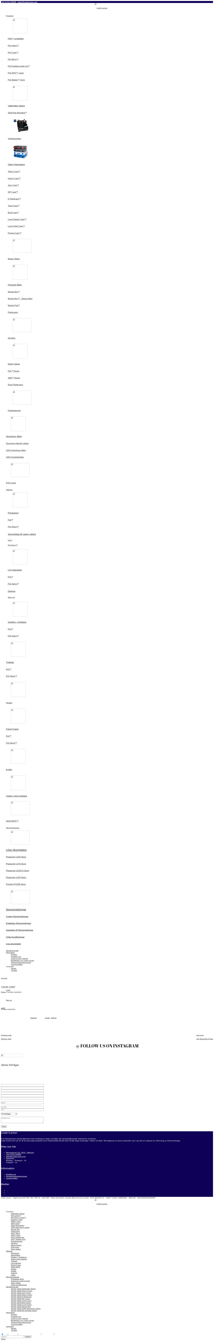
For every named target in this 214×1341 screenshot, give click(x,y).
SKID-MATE (15, 1267)
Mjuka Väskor (14, 259)
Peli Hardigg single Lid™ (19, 66)
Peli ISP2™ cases (16, 73)
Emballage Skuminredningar (18, 923)
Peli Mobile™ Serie (16, 80)
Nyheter (14, 955)
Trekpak (10, 662)
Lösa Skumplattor (16, 849)
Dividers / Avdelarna (19, 1257)
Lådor (13, 1275)
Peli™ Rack (15, 1233)
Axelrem (14, 1273)
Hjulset (9, 703)
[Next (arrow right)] (209, 670)
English (14, 970)
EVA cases (15, 1247)
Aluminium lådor (14, 436)
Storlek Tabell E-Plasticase (21, 1297)
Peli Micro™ (13, 59)
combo (47, 1018)
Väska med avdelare (19, 1259)
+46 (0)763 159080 (13, 1155)
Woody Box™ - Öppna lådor (20, 299)
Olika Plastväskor (16, 164)
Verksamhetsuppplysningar (16, 1176)
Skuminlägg (15, 1255)
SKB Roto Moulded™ (17, 113)
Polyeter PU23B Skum (16, 884)
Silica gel (11, 597)
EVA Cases (11, 483)
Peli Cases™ (16, 1216)
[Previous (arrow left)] (4, 670)
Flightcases (13, 312)
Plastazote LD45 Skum (16, 877)
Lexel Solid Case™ (16, 226)
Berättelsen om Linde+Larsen (22, 961)
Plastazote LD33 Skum (16, 864)
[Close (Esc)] (211, 2)
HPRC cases (16, 1222)
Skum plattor (16, 1249)
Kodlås (9, 770)
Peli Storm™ (13, 46)
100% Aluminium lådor (16, 450)
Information (10, 953)
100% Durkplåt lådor (15, 457)
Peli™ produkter (16, 38)
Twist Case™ (14, 206)
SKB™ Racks (14, 378)
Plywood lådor (15, 285)
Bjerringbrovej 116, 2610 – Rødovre (20, 1153)
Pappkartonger (14, 411)
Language (10, 1326)
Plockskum (13, 513)
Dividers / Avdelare (17, 622)
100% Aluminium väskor (20, 1227)
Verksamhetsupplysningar (21, 962)
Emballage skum (17, 1279)
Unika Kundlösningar (15, 937)
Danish (13, 968)
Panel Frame (12, 729)
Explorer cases (17, 1220)
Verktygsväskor (14, 139)
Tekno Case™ (14, 172)
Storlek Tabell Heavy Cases (21, 1291)
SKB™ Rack (15, 1235)
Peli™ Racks (13, 371)
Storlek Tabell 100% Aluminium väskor (26, 1309)
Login (8, 990)
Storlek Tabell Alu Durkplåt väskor (24, 1311)
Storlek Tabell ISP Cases (20, 1299)
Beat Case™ (13, 213)
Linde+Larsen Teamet (19, 959)
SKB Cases (15, 1224)
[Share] (206, 2)
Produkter (10, 16)
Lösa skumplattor (13, 944)
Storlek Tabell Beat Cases (21, 1303)
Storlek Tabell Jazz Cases (21, 1293)
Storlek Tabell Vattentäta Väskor (23, 1289)
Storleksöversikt (12, 951)
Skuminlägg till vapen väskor (22, 534)
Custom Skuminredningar (17, 917)
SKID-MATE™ (12, 821)
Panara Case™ (14, 233)
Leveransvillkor (17, 964)
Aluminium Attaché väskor (17, 443)
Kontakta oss (16, 957)
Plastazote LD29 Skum (16, 857)
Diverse (11, 591)
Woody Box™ (14, 292)
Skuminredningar (12, 828)
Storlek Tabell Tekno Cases (21, 1295)
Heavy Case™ (14, 178)
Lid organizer (16, 1263)
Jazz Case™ (13, 185)
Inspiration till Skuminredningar (19, 930)
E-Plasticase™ (14, 199)
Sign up (9, 1000)
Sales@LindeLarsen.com (16, 1157)
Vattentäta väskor (16, 106)
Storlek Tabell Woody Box (21, 1307)
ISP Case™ (13, 192)
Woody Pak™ (14, 305)
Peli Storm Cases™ (18, 1218)
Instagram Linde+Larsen (20, 1281)
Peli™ (10, 520)
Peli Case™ (13, 53)
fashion (54, 1018)
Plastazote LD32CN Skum (17, 871)
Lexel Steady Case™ (17, 219)
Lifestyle (33, 1018)
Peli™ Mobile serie (18, 1239)
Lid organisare (15, 570)
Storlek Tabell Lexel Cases (21, 1305)
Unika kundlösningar (19, 1285)
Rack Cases (14, 364)
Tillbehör (9, 490)
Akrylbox (11, 338)
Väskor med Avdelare (16, 796)
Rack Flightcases (15, 385)
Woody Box (15, 1229)
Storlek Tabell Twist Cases (21, 1301)
